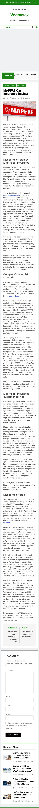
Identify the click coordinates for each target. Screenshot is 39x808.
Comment (10, 671)
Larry (7, 98)
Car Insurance (9, 86)
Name (8, 696)
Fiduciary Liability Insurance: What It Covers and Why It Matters (18, 4)
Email (8, 705)
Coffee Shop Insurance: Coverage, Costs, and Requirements (22, 794)
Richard (17, 761)
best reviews (14, 296)
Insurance (21, 86)
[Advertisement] (19, 50)
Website (8, 714)
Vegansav (19, 14)
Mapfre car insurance (11, 195)
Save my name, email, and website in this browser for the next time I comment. (19, 725)
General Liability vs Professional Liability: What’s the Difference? (22, 768)
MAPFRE (6, 522)
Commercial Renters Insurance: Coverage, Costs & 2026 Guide (22, 755)
